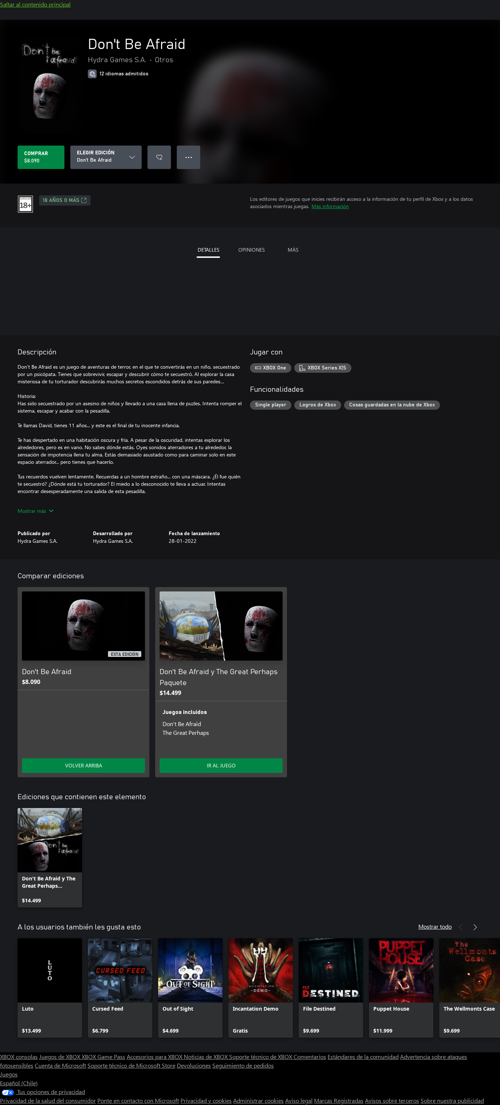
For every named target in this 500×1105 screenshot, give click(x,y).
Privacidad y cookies (206, 1100)
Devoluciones (194, 1065)
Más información (330, 206)
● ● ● (188, 157)
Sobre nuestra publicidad (452, 1100)
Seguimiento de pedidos (243, 1065)
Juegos (9, 1074)
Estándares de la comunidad (363, 1056)
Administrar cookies (258, 1100)
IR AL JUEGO (221, 765)
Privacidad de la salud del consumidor (48, 1100)
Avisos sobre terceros (392, 1100)
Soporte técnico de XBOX (261, 1056)
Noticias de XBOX (206, 1056)
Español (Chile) (19, 1083)
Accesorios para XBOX (155, 1056)
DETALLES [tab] (208, 249)
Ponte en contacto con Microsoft (138, 1100)
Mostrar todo (435, 926)
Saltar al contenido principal (35, 4)
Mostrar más (32, 510)
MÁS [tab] (293, 249)
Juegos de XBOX (60, 1056)
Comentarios (310, 1056)
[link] (50, 857)
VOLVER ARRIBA (83, 765)
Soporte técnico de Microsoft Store (131, 1065)
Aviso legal (299, 1100)
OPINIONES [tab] (251, 249)
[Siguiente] (475, 927)
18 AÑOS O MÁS (61, 200)
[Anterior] (460, 927)
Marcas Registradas (338, 1100)
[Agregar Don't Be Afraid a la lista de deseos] (159, 157)
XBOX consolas (19, 1056)
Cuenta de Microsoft (60, 1065)
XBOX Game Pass (103, 1056)
